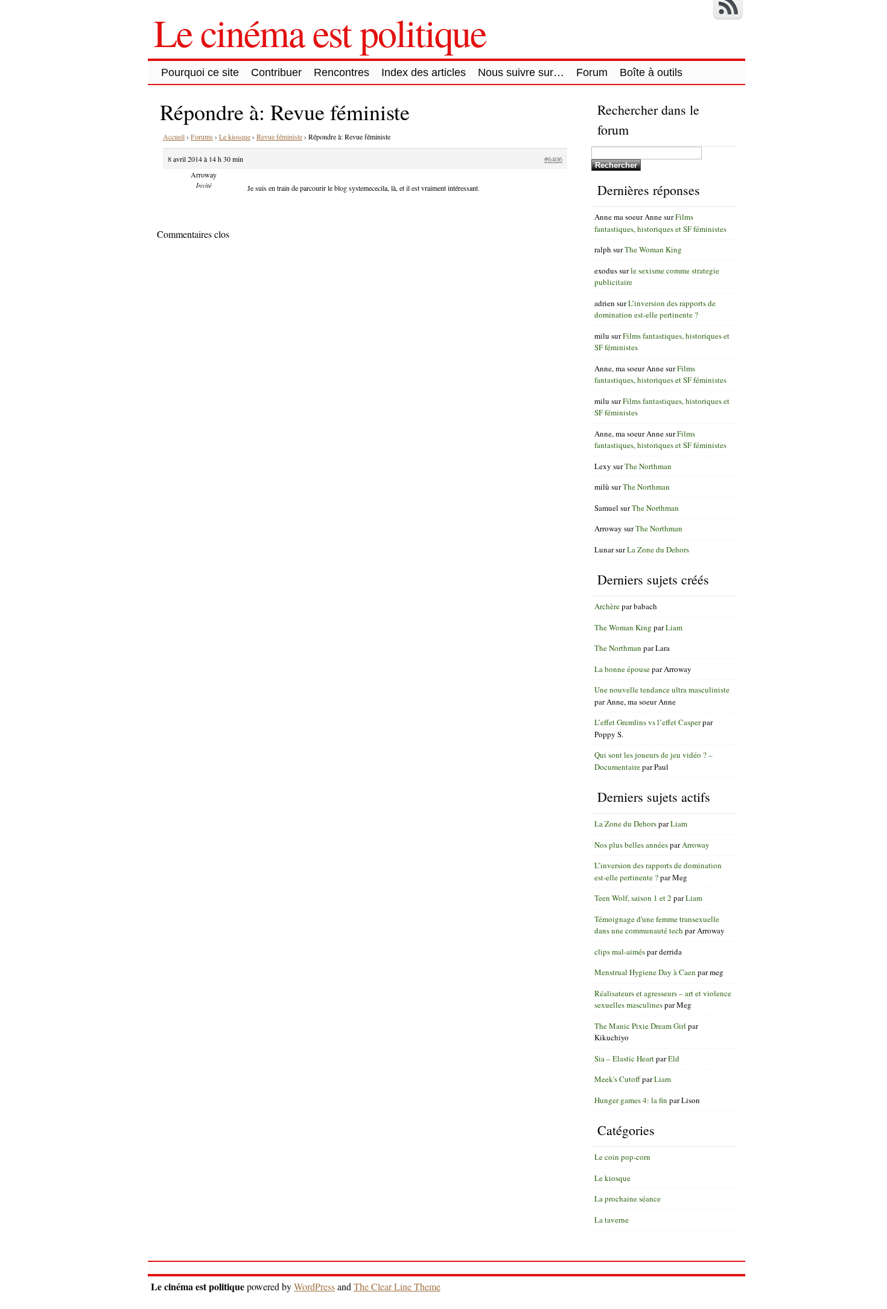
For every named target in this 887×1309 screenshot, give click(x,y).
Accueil (174, 136)
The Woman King (653, 249)
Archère (607, 606)
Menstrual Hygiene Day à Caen (645, 972)
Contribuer (276, 72)
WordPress (314, 1286)
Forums (202, 136)
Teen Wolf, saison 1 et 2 (633, 897)
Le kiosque (234, 136)
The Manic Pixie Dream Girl (640, 1025)
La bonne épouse (622, 669)
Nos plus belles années (631, 844)
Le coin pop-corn (622, 1156)
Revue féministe (279, 136)
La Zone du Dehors (658, 549)
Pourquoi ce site (200, 72)
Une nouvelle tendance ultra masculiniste (662, 689)
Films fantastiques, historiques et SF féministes (660, 222)
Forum (592, 72)
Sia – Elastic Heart (624, 1058)
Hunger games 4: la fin (630, 1100)
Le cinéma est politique (320, 32)
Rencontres (341, 72)
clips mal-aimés (619, 951)
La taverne (611, 1219)
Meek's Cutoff (617, 1079)
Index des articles (423, 72)
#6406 (553, 159)
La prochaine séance (627, 1198)
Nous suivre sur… (521, 72)
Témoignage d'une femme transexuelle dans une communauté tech (656, 925)
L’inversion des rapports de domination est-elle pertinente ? (655, 309)
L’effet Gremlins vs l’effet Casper (647, 722)
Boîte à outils (651, 72)
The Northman (648, 466)
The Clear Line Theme (397, 1286)
